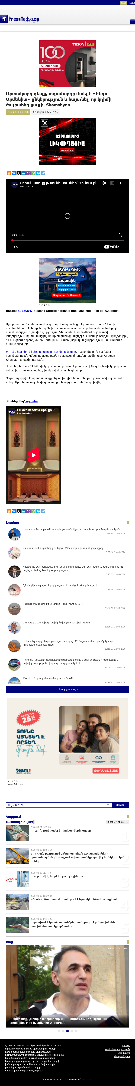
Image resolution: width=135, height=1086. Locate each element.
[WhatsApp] (33, 173)
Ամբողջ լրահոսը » (67, 689)
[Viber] (28, 173)
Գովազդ (125, 1045)
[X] (19, 173)
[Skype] (38, 173)
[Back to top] (128, 1079)
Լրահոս (12, 522)
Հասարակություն (18, 111)
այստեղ (31, 401)
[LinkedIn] (23, 173)
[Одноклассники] (9, 173)
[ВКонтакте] (14, 173)
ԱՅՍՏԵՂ (24, 310)
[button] (59, 1031)
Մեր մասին (124, 1052)
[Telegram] (43, 173)
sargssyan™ (87, 1079)
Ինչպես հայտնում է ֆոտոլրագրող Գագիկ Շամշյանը (41, 351)
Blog (9, 942)
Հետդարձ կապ (122, 1056)
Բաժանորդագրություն (117, 1049)
